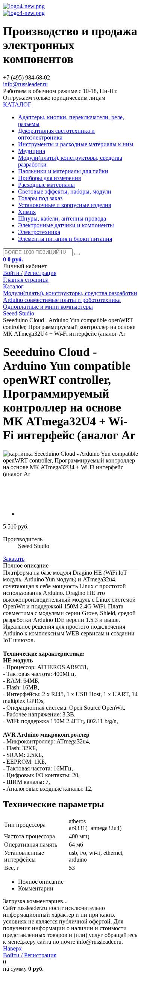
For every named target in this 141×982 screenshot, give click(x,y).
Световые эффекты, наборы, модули (64, 191)
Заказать (13, 559)
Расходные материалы (46, 185)
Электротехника (39, 232)
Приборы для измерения (49, 178)
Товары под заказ (40, 198)
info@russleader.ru (25, 84)
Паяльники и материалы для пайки (63, 171)
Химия (27, 212)
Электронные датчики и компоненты (66, 225)
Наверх (12, 948)
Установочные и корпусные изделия (64, 205)
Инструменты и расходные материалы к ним (75, 144)
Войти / (13, 273)
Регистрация (40, 273)
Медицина (31, 151)
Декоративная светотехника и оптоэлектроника (56, 134)
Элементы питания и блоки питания (65, 239)
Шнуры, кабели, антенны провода (62, 218)
